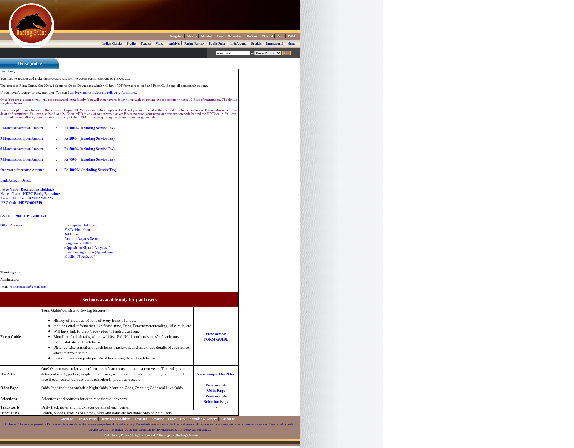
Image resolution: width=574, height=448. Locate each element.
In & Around (238, 43)
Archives (174, 43)
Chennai (267, 36)
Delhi (291, 36)
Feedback (141, 418)
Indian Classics (112, 43)
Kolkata (252, 36)
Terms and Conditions (115, 418)
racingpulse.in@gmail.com (28, 286)
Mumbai (206, 36)
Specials (256, 43)
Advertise (158, 418)
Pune (220, 36)
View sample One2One (216, 374)
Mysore (192, 36)
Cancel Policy (176, 418)
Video (159, 43)
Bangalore (176, 36)
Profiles (131, 43)
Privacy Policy (88, 418)
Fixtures (146, 43)
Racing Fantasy (194, 43)
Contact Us (228, 418)
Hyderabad (235, 36)
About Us (67, 418)
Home (291, 43)
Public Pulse (217, 43)
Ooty (280, 36)
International (274, 43)
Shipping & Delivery (203, 418)
